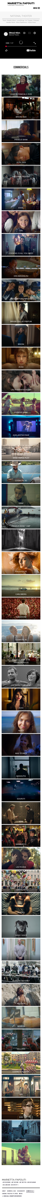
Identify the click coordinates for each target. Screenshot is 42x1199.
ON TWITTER (23, 1182)
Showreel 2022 (11, 1191)
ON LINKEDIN (6, 1184)
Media (21, 1193)
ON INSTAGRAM (32, 1182)
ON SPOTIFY (14, 1184)
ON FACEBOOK (7, 1182)
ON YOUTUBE (15, 1182)
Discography (21, 1191)
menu (35, 8)
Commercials (30, 1191)
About (4, 1191)
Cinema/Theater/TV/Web (10, 1193)
